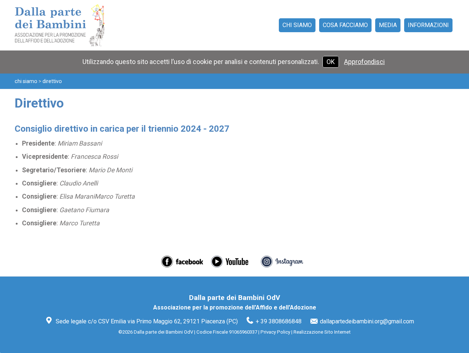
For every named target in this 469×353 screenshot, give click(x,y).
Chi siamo (26, 81)
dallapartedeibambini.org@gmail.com (367, 321)
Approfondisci (364, 61)
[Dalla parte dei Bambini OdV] (66, 25)
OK (330, 61)
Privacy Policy (275, 332)
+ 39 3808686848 (279, 321)
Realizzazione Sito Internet (322, 332)
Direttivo (52, 81)
